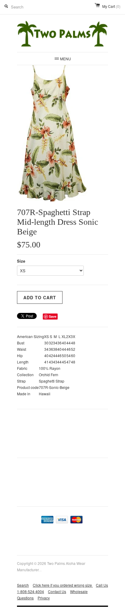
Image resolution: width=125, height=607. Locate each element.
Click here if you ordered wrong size (63, 585)
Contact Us (57, 591)
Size (21, 261)
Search (23, 585)
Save (52, 316)
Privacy (44, 597)
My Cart (111, 6)
